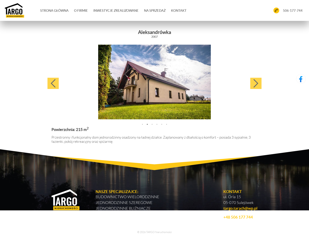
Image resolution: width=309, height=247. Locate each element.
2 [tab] (147, 124)
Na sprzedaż (155, 10)
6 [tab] (166, 124)
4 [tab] (157, 124)
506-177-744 (293, 10)
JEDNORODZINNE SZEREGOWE (124, 202)
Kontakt (179, 10)
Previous (53, 83)
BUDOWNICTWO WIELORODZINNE (127, 196)
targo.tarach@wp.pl (240, 208)
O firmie (81, 10)
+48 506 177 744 (238, 217)
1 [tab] (142, 124)
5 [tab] (161, 124)
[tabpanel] (155, 82)
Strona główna (54, 10)
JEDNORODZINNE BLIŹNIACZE (123, 208)
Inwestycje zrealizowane (116, 10)
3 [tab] (152, 124)
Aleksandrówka (154, 32)
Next (256, 83)
